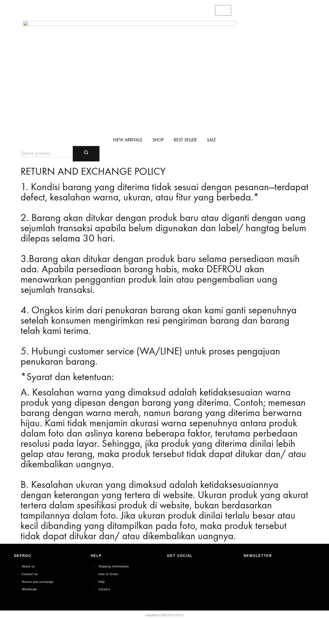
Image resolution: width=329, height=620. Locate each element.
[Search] (86, 153)
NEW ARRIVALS (127, 140)
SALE (211, 140)
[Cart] (223, 10)
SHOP (157, 140)
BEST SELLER (185, 140)
